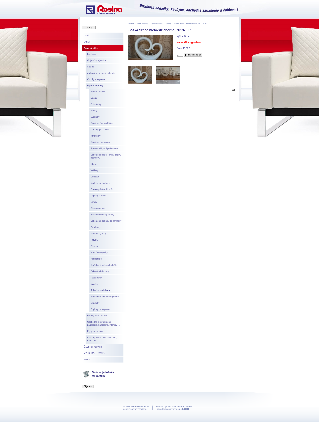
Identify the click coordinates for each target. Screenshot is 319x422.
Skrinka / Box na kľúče (102, 123)
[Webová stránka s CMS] (185, 409)
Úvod (86, 35)
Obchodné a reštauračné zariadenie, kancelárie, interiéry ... (103, 323)
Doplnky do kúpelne (100, 309)
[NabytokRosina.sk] (104, 10)
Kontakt (87, 359)
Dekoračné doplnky (100, 271)
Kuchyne (91, 54)
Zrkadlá (94, 246)
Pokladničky (96, 259)
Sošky (94, 98)
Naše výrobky (91, 48)
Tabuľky (94, 240)
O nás (87, 42)
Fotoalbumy (96, 277)
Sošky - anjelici (98, 91)
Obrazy (94, 164)
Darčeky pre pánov (100, 129)
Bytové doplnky (95, 85)
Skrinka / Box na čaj (100, 142)
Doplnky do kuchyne (100, 183)
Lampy (94, 202)
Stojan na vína (98, 208)
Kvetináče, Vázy (98, 233)
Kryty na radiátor (95, 331)
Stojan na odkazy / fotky (102, 214)
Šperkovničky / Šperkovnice (104, 148)
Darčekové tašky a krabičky (104, 265)
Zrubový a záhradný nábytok (101, 73)
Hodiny (94, 110)
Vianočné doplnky (99, 252)
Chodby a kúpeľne (96, 79)
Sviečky (94, 284)
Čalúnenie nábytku (93, 347)
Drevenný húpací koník (102, 189)
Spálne (90, 66)
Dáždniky (95, 303)
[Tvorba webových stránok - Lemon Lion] (188, 406)
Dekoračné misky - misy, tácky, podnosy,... (106, 156)
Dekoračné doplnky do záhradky (106, 221)
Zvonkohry (96, 227)
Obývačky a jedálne (96, 60)
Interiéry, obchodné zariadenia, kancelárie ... (102, 339)
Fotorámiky (96, 104)
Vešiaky (94, 170)
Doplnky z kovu (98, 195)
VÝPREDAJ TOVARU (94, 353)
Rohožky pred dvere (100, 290)
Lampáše (95, 176)
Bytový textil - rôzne (97, 315)
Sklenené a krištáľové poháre (105, 296)
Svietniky (95, 117)
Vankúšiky (96, 136)
